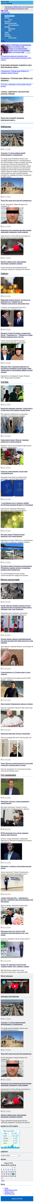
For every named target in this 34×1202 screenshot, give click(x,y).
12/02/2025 (7, 961)
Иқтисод (7, 21)
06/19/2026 (7, 468)
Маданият (11, 29)
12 (6, 1172)
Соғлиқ (7, 34)
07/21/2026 (7, 862)
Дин (9, 30)
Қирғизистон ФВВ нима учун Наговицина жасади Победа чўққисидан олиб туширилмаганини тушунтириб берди (19, 8)
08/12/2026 (7, 405)
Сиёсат (7, 18)
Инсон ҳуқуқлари (11, 23)
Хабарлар (6, 126)
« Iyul (2, 1180)
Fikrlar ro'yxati (9, 1192)
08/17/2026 (7, 149)
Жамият (7, 27)
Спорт (7, 32)
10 (2, 1172)
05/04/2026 (7, 894)
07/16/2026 (7, 436)
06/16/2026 (7, 499)
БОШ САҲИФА (10, 16)
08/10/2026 (7, 798)
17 (2, 1174)
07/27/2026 (7, 700)
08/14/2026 (7, 296)
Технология (12, 38)
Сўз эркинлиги (13, 25)
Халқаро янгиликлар (10, 996)
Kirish (6, 1188)
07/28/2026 (7, 635)
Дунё (10, 19)
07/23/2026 (7, 730)
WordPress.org (10, 1194)
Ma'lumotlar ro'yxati (11, 1190)
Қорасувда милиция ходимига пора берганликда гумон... (16, 66)
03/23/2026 (7, 927)
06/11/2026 (7, 562)
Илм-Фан (8, 36)
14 (11, 1172)
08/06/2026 (7, 829)
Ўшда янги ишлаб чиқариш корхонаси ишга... (12, 119)
